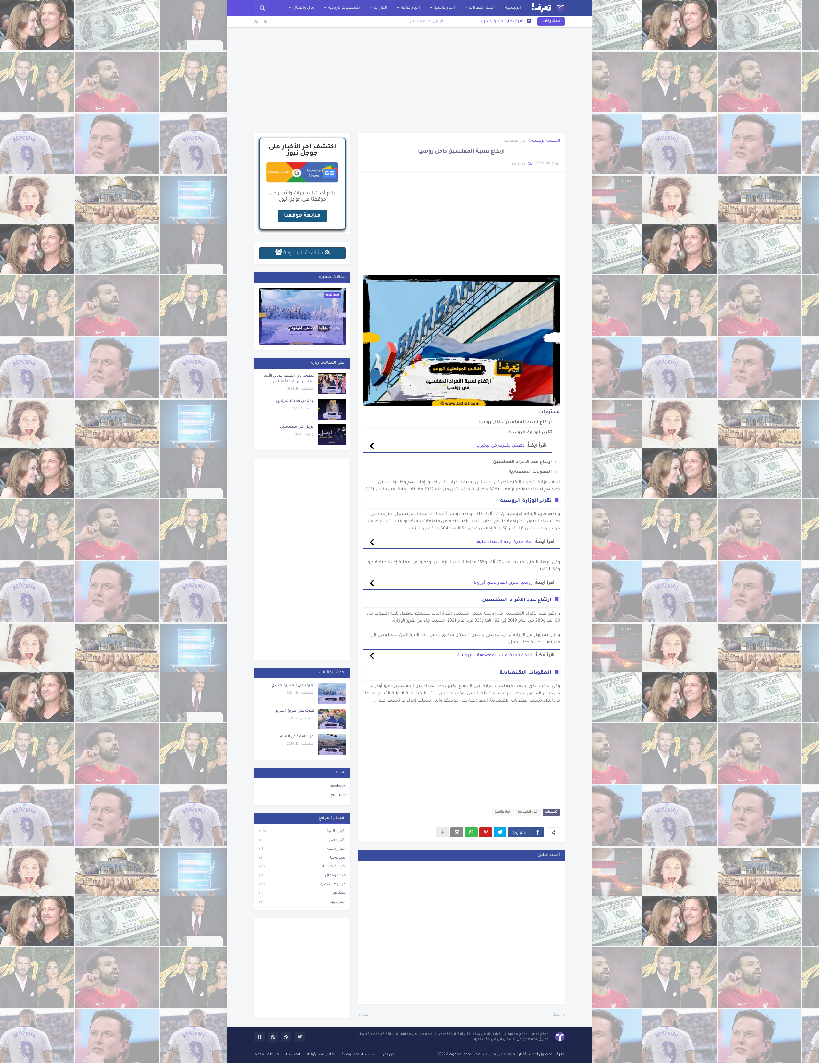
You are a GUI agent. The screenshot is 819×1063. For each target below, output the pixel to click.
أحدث (557, 1015)
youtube (338, 795)
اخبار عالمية (503, 812)
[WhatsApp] (471, 832)
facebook (338, 786)
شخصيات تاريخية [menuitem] (344, 8)
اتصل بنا (293, 1055)
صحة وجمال (302, 876)
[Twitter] (500, 832)
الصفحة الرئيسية (545, 141)
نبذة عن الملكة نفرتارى (295, 402)
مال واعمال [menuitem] (303, 8)
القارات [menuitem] (380, 8)
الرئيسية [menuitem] (513, 8)
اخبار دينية (302, 902)
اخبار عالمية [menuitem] (444, 8)
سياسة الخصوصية (358, 1055)
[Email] (456, 832)
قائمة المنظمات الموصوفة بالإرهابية (495, 655)
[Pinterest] (485, 832)
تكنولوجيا (302, 858)
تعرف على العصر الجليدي (314, 328)
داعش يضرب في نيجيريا (500, 445)
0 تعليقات (517, 165)
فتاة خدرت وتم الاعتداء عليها (504, 542)
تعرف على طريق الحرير (295, 711)
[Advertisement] (409, 80)
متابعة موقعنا (302, 215)
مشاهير (302, 893)
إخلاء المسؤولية (321, 1055)
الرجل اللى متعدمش (297, 427)
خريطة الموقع (266, 1055)
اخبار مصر (302, 840)
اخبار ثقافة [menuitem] (410, 8)
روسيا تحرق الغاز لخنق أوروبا (503, 583)
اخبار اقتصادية (515, 141)
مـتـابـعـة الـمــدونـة (303, 253)
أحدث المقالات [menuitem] (482, 8)
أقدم (365, 1015)
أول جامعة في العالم (504, 21)
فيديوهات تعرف (302, 885)
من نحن (387, 1055)
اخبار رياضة (302, 849)
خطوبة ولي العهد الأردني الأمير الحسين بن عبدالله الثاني (288, 379)
